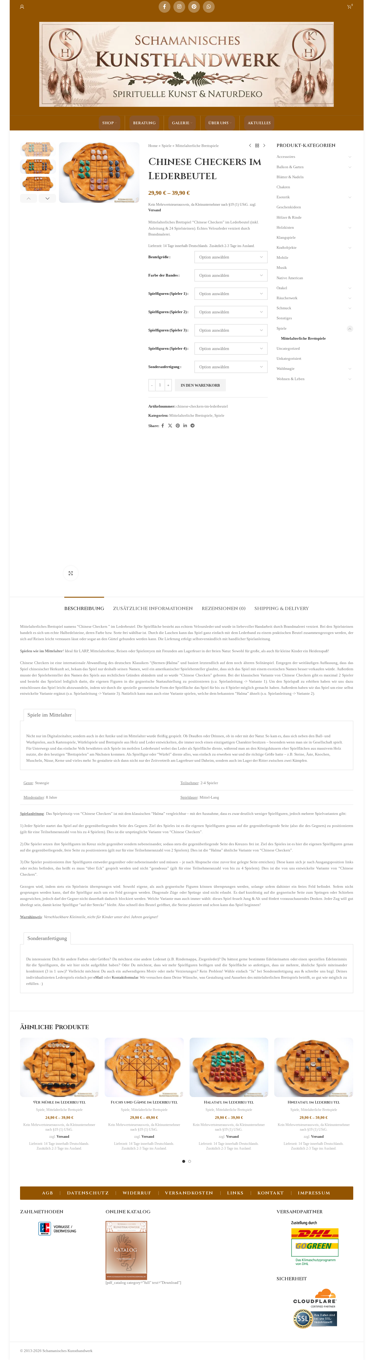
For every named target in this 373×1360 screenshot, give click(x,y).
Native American (290, 278)
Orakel (282, 288)
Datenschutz (88, 1193)
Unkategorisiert (289, 358)
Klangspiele (286, 237)
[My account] (22, 7)
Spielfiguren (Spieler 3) (167, 330)
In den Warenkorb (200, 385)
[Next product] (264, 145)
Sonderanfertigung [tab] (47, 938)
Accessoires (286, 156)
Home (153, 145)
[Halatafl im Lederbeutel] (229, 1067)
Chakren (283, 187)
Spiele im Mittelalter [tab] (49, 715)
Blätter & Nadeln (290, 177)
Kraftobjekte (287, 247)
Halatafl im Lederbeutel (229, 1102)
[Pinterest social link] (194, 7)
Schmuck (284, 308)
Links (235, 1193)
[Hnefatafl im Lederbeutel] (313, 1067)
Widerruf (137, 1193)
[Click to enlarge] (70, 573)
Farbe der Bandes (163, 275)
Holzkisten (285, 227)
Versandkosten (189, 1193)
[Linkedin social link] (185, 426)
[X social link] (170, 426)
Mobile (282, 257)
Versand (154, 210)
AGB (47, 1193)
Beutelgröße (158, 257)
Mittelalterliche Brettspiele (197, 145)
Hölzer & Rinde (289, 217)
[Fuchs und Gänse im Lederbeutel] (144, 1067)
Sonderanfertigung (164, 366)
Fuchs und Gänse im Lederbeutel (144, 1102)
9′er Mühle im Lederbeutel (59, 1102)
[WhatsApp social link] (209, 7)
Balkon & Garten (290, 167)
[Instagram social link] (179, 7)
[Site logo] (186, 64)
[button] (28, 198)
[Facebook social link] (164, 7)
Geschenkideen (289, 207)
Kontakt (270, 1193)
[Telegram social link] (192, 426)
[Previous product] (250, 145)
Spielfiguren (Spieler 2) (167, 312)
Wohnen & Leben (291, 379)
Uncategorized (288, 348)
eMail (98, 977)
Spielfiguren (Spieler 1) (167, 293)
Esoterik (283, 197)
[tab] (84, 606)
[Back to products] (257, 145)
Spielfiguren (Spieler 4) (167, 348)
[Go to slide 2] (189, 1161)
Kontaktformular (125, 977)
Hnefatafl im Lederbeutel (313, 1102)
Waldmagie (286, 368)
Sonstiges (284, 318)
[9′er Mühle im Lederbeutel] (59, 1067)
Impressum (314, 1193)
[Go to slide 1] (183, 1161)
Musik (282, 267)
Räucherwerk (287, 298)
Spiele (167, 145)
